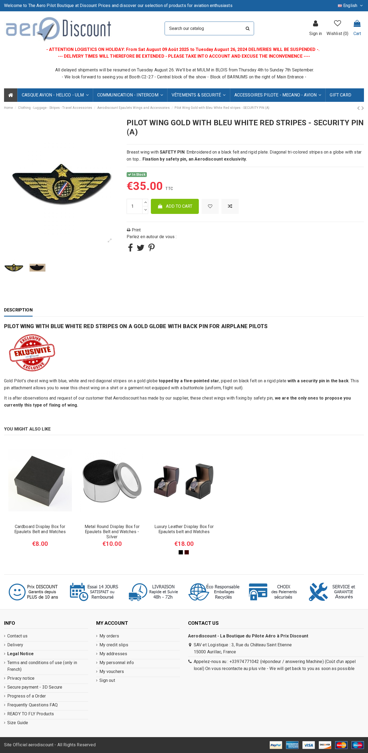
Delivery (15, 644)
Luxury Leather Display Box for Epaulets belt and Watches (184, 529)
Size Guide (17, 722)
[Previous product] (359, 108)
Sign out (107, 680)
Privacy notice (20, 678)
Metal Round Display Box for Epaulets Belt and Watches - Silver (112, 531)
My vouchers (111, 671)
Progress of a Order (26, 696)
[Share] (130, 249)
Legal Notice (20, 653)
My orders (109, 636)
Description (18, 310)
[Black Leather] (181, 552)
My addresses (113, 653)
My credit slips (113, 644)
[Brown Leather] (187, 552)
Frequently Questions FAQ (32, 704)
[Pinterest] (151, 249)
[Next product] (363, 108)
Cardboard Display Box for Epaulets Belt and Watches (40, 529)
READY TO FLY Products (30, 713)
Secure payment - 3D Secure (34, 687)
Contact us (17, 636)
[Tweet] (141, 249)
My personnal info (116, 662)
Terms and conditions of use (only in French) (42, 666)
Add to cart (179, 206)
